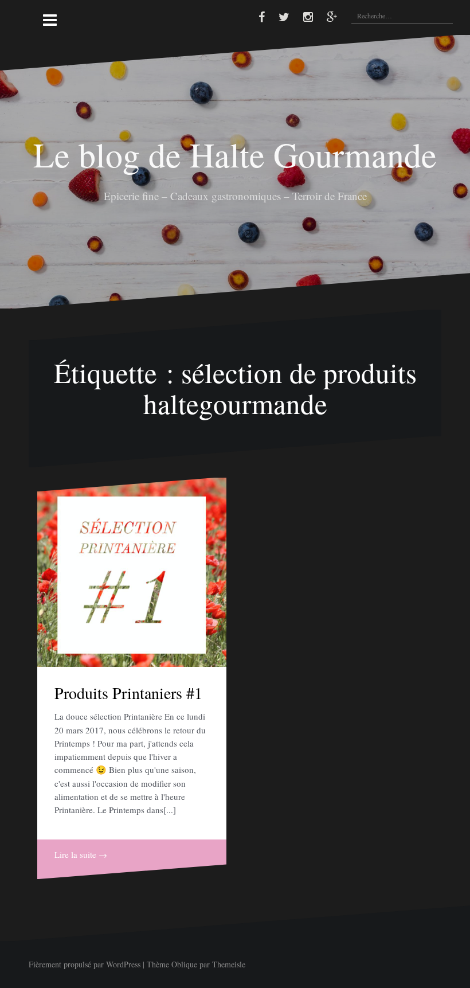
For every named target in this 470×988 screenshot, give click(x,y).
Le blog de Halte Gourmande (235, 154)
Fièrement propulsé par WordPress (84, 964)
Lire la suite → (80, 854)
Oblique (184, 964)
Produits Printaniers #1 (128, 693)
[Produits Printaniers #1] (131, 572)
